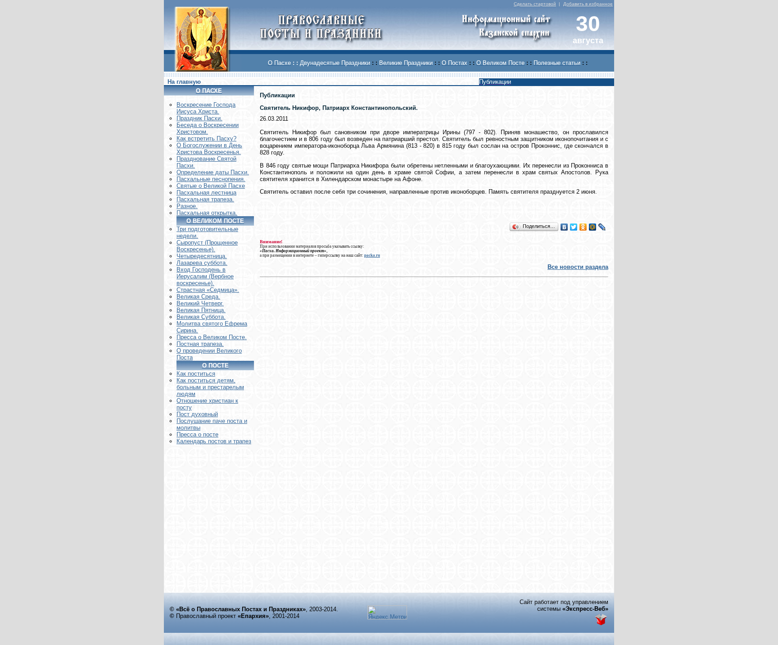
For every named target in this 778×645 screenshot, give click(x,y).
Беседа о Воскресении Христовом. (207, 128)
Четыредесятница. (201, 256)
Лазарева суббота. (201, 262)
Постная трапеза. (200, 344)
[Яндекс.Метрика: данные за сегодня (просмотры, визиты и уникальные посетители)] (387, 612)
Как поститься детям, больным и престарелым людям (210, 387)
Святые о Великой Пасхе (210, 185)
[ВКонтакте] (564, 227)
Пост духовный (197, 414)
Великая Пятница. (201, 310)
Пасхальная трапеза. (205, 199)
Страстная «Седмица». (207, 289)
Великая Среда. (198, 296)
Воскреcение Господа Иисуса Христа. (205, 108)
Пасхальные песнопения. (210, 179)
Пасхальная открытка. (206, 212)
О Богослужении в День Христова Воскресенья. (209, 148)
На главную (184, 81)
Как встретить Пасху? (206, 138)
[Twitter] (574, 227)
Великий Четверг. (200, 303)
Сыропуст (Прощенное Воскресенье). (207, 246)
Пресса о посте (197, 434)
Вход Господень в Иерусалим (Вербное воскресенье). (205, 276)
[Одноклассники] (583, 227)
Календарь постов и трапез (213, 441)
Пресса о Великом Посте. (211, 337)
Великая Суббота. (201, 316)
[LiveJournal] (602, 227)
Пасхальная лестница (206, 192)
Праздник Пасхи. (199, 118)
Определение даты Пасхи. (212, 172)
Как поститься (195, 373)
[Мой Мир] (592, 227)
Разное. (187, 206)
